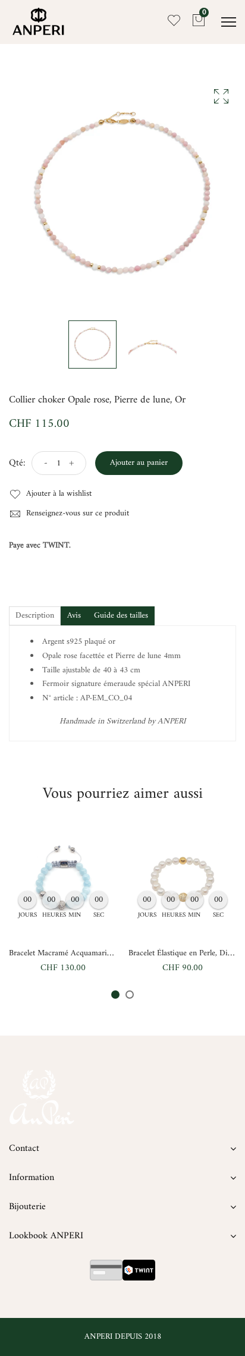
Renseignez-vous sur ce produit (76, 513)
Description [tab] (34, 615)
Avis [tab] (74, 615)
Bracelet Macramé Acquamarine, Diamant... (81, 953)
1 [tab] (115, 994)
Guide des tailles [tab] (121, 615)
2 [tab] (129, 994)
